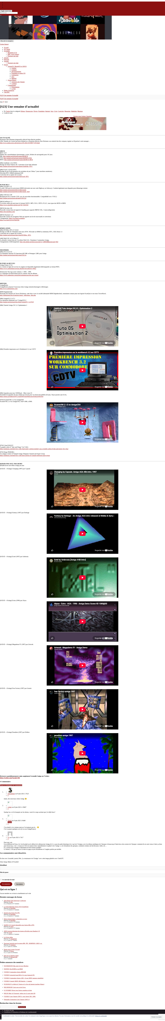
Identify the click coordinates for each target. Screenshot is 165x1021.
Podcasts (6, 59)
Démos (23, 111)
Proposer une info (13, 56)
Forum (6, 65)
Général (13, 68)
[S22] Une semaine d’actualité (9, 95)
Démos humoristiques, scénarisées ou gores (15, 919)
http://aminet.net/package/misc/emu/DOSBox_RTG (15, 235)
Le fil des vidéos (8, 937)
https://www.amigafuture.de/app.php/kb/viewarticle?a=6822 (18, 268)
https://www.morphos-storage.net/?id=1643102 (14, 205)
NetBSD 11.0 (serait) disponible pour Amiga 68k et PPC (19, 925)
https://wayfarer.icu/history (17, 218)
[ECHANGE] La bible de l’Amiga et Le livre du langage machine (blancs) (24, 984)
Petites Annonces (9, 90)
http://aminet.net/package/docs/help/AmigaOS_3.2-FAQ (17, 302)
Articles (6, 58)
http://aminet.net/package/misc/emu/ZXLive (13, 255)
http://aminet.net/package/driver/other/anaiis (13, 190)
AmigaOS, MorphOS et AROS (17, 66)
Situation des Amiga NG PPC (12, 913)
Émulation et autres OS (18, 73)
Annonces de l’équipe (18, 82)
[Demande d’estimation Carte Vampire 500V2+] (17, 999)
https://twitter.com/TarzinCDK (10, 778)
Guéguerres (14, 75)
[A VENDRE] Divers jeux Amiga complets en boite (18, 990)
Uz (8, 837)
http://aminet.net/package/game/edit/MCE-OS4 (18, 158)
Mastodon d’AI (12, 52)
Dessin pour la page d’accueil (12, 949)
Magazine (67, 111)
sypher (10, 807)
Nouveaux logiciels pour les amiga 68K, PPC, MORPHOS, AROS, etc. (23, 943)
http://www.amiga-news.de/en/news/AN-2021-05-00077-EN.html (20, 143)
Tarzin (8, 111)
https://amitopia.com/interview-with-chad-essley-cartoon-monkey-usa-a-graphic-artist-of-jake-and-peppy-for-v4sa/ (34, 449)
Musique (80, 111)
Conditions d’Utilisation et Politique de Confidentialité (20, 1012)
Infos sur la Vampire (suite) (11, 955)
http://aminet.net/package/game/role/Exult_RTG (14, 176)
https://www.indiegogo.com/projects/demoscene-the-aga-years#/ (19, 275)
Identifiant (3, 865)
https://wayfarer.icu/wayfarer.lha (9, 220)
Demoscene (29, 111)
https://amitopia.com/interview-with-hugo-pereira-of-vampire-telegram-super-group (25, 455)
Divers (36, 111)
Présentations (15, 87)
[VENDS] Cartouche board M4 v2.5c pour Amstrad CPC (19, 975)
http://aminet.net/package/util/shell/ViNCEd (13, 198)
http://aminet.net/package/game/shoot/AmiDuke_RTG (16, 166)
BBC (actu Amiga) (13, 54)
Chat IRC (7, 92)
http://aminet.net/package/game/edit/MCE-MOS (18, 160)
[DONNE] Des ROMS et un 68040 (13, 969)
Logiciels (61, 111)
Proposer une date (13, 63)
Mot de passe (4, 872)
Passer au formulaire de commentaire (11, 785)
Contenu (14, 83)
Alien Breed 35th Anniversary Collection (15, 900)
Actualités (7, 51)
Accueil (6, 47)
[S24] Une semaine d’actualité (9, 98)
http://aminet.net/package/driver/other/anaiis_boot (15, 191)
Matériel (13, 78)
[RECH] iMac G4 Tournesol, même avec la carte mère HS (19, 993)
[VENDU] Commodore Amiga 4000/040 (15, 972)
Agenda (6, 61)
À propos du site (9, 1010)
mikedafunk (11, 794)
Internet (47, 111)
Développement (16, 71)
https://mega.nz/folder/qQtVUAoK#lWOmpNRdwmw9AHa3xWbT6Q (21, 396)
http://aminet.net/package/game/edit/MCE (15, 156)
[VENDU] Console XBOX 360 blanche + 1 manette (18, 981)
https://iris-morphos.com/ (7, 211)
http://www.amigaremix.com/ (9, 288)
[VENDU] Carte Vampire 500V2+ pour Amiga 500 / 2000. (20, 996)
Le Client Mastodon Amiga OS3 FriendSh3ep (16, 906)
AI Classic (7, 49)
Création (14, 70)
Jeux (12, 77)
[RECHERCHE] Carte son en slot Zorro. (15, 987)
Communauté (12, 85)
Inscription (19, 884)
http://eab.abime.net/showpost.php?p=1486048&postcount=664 (39, 242)
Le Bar (13, 89)
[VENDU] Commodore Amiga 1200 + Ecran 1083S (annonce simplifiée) (23, 978)
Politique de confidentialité (101, 1016)
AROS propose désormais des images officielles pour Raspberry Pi (22, 931)
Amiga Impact (4, 44)
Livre (55, 111)
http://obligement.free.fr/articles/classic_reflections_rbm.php (18, 295)
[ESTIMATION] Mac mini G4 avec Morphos (16, 966)
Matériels (74, 111)
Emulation (41, 111)
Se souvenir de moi (8, 879)
